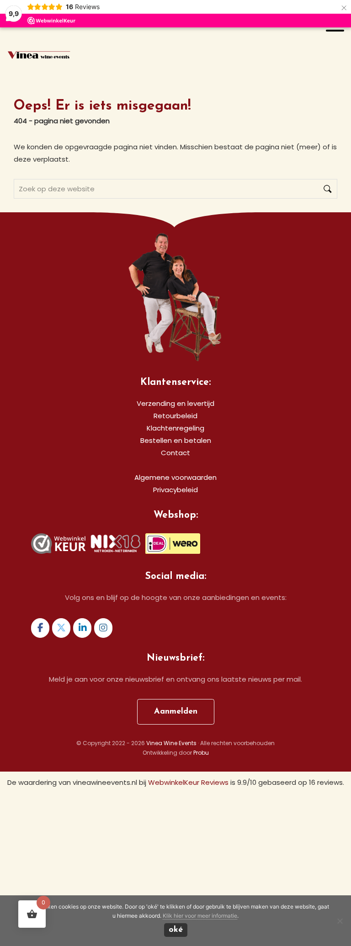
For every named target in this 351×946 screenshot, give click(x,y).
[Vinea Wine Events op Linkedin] (82, 628)
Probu (201, 753)
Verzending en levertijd (175, 403)
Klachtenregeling (175, 428)
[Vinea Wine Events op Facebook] (40, 628)
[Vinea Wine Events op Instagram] (103, 628)
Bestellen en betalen (175, 440)
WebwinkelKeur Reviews (188, 782)
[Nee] (339, 920)
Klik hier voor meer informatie (200, 915)
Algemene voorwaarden (175, 477)
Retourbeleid (175, 415)
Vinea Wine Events (39, 56)
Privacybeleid (175, 489)
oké (176, 930)
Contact (175, 452)
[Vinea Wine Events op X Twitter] (61, 628)
